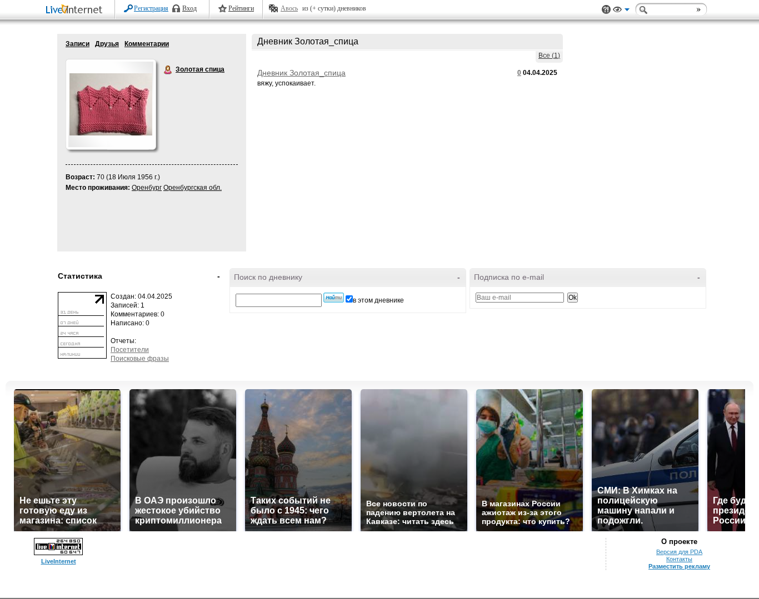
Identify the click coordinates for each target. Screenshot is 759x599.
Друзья (107, 44)
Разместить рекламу (679, 566)
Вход (189, 8)
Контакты (679, 559)
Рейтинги (241, 8)
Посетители (130, 350)
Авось (289, 8)
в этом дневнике (378, 300)
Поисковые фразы (140, 359)
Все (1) (549, 55)
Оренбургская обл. (192, 188)
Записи (77, 44)
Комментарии (146, 44)
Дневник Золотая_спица (301, 72)
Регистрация (151, 8)
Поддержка (606, 9)
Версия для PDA (679, 551)
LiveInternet (76, 10)
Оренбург (147, 188)
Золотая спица (168, 70)
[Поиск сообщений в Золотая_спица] (333, 298)
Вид (621, 11)
